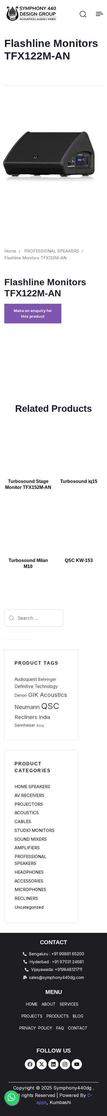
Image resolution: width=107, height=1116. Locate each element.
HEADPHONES (29, 872)
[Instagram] (65, 1064)
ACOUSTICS (27, 812)
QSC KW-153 (79, 560)
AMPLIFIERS (27, 847)
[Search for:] (19, 618)
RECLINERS (26, 898)
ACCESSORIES (29, 881)
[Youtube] (77, 1064)
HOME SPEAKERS (32, 786)
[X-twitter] (42, 1064)
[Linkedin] (53, 1064)
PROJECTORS (29, 804)
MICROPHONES (30, 889)
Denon (21, 695)
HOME (32, 1004)
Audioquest (26, 679)
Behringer (47, 679)
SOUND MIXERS (31, 839)
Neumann (27, 707)
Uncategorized (29, 907)
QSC (50, 706)
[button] (82, 14)
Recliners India (32, 717)
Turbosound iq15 (78, 481)
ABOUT (49, 1004)
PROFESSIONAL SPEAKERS (51, 251)
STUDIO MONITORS (34, 830)
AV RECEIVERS (29, 795)
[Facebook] (30, 1064)
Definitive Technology (36, 686)
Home (10, 251)
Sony (40, 726)
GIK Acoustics (47, 694)
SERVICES (69, 1004)
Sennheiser (25, 725)
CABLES (23, 821)
